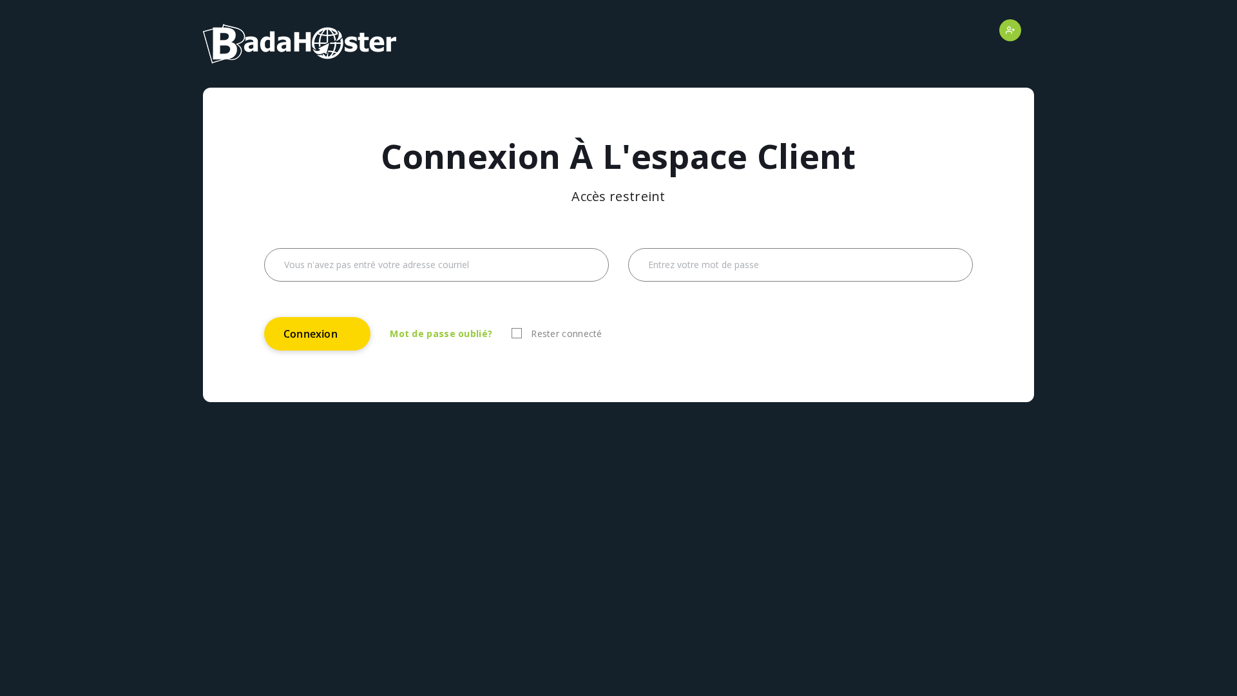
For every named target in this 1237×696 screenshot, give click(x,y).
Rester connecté (566, 333)
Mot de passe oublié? (441, 333)
